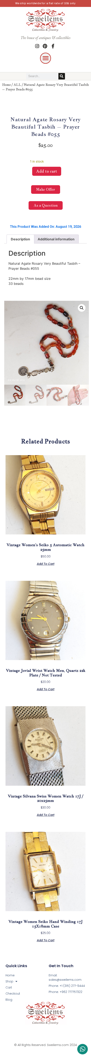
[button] (45, 58)
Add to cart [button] (45, 563)
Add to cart (46, 171)
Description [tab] (20, 239)
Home (6, 85)
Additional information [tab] (56, 239)
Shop (9, 981)
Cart (9, 987)
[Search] (61, 76)
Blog (9, 1000)
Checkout (13, 993)
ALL (17, 85)
